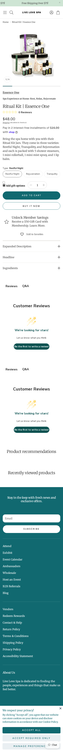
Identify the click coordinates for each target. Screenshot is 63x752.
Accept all (31, 730)
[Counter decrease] (31, 185)
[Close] (60, 708)
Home (6, 22)
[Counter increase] (44, 185)
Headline (8, 257)
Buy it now (31, 206)
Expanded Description (17, 246)
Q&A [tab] (25, 286)
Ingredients (10, 268)
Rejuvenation (33, 173)
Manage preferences (31, 746)
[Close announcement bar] (59, 2)
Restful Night (12, 173)
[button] (5, 12)
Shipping (6, 122)
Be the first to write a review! (31, 346)
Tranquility (52, 173)
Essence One (11, 92)
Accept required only (31, 738)
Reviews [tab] (11, 286)
